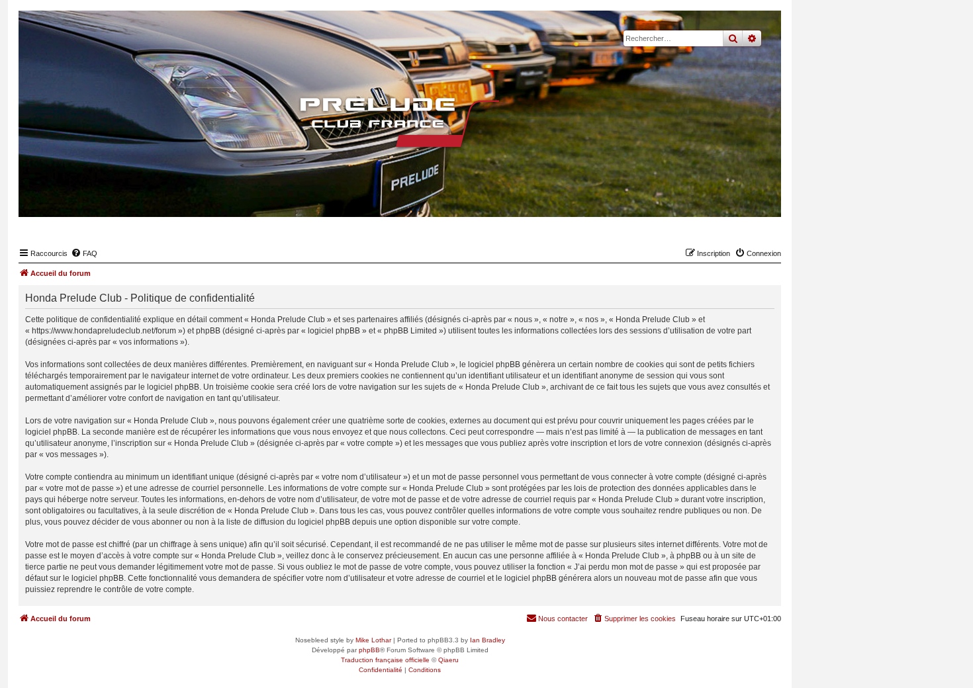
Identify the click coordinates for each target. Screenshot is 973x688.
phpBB (369, 650)
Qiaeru (448, 660)
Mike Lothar (373, 640)
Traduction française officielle (385, 660)
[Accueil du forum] (400, 122)
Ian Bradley (487, 640)
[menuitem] (84, 253)
